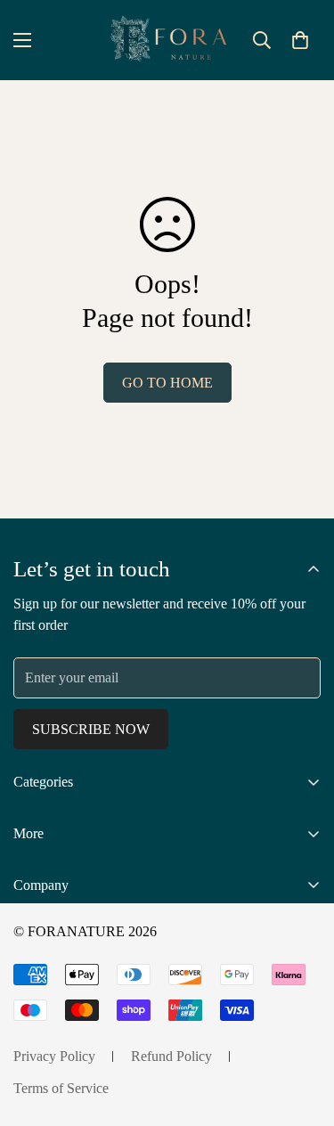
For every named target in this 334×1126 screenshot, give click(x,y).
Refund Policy (171, 1056)
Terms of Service (61, 1088)
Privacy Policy (54, 1056)
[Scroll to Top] (302, 1031)
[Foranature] (167, 40)
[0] (300, 40)
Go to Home (167, 382)
